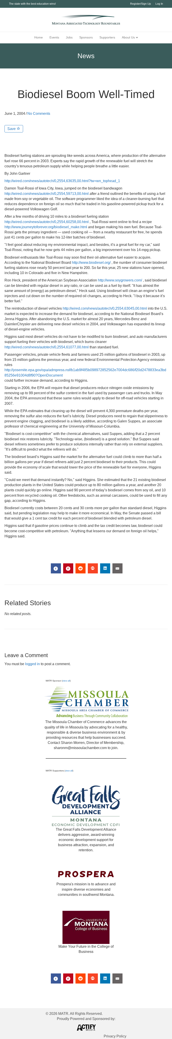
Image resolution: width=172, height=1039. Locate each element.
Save (12, 129)
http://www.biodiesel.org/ (91, 262)
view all (66, 680)
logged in (32, 664)
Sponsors (86, 37)
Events (54, 37)
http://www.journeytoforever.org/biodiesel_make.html (45, 227)
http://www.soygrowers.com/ (120, 280)
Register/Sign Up (140, 3)
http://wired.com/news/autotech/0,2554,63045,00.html (105, 308)
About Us (128, 37)
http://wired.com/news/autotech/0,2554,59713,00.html (46, 194)
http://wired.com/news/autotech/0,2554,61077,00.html (46, 347)
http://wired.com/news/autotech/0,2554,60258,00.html (46, 222)
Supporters (107, 37)
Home (38, 37)
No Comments (38, 113)
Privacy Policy (115, 1036)
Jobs (69, 37)
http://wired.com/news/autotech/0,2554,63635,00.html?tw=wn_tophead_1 (62, 181)
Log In (159, 3)
